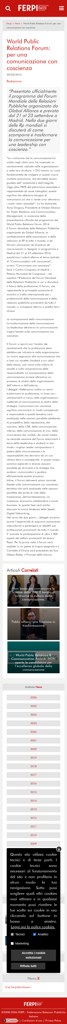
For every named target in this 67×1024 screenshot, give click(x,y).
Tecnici (20, 934)
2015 (33, 792)
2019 (33, 757)
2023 (33, 723)
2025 (33, 706)
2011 (33, 826)
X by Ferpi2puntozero (18, 987)
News (17, 23)
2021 (33, 740)
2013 (33, 809)
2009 (33, 843)
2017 (33, 775)
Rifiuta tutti (28, 966)
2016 (33, 783)
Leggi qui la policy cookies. (33, 927)
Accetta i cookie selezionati (33, 955)
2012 (33, 818)
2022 (33, 731)
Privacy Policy (53, 1020)
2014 (33, 800)
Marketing (22, 943)
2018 (33, 766)
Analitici (43, 934)
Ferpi (9, 23)
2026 (33, 697)
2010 (33, 835)
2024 (33, 714)
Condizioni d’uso (32, 1020)
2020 (33, 749)
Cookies (10, 1020)
